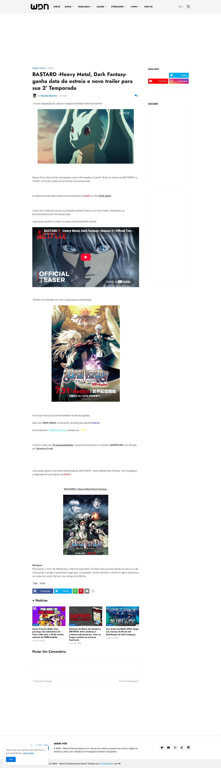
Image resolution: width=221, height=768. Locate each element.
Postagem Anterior (43, 681)
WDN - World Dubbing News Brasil (69, 763)
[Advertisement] (110, 39)
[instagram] (175, 747)
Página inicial (38, 68)
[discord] (188, 747)
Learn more (28, 753)
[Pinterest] (81, 591)
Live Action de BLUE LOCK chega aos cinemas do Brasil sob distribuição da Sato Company (122, 632)
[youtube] (168, 747)
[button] (181, 6)
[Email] (86, 591)
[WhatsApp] (75, 591)
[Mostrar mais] (92, 591)
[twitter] (161, 747)
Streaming (117, 6)
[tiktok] (181, 747)
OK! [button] (11, 759)
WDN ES (148, 6)
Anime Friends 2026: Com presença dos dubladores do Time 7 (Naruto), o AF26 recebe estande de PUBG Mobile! (48, 633)
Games (100, 6)
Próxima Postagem (128, 681)
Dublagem (84, 6)
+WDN (133, 6)
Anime (67, 6)
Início (57, 6)
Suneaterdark (106, 763)
